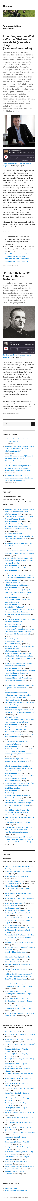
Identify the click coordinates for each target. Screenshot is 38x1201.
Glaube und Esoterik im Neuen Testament (19, 898)
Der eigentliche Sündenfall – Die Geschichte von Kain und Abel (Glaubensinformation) (16, 729)
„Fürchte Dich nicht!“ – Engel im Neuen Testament (17, 276)
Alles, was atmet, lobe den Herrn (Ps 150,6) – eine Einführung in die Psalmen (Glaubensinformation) (20, 673)
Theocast (8, 6)
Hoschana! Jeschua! (11, 1188)
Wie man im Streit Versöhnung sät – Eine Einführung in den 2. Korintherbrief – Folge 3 (19, 920)
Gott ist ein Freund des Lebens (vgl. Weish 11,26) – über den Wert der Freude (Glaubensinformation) (19, 448)
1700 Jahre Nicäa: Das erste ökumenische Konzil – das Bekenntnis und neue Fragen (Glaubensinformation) (19, 577)
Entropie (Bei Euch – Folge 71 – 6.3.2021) (19, 1117)
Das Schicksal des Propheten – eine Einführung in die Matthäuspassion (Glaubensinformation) (17, 812)
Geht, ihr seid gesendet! (13, 883)
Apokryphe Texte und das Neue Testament (20, 942)
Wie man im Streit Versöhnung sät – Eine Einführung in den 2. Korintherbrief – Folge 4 (19, 913)
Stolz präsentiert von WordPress (19, 1197)
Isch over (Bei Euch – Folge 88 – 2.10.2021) (20, 1034)
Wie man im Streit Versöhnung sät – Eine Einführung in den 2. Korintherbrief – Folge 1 (19, 937)
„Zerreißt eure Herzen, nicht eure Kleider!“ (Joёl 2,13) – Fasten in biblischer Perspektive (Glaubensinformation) (20, 829)
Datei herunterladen (10, 163)
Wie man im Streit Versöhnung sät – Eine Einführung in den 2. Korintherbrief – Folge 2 (19, 930)
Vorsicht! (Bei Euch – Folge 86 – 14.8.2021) (20, 1044)
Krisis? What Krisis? (12, 962)
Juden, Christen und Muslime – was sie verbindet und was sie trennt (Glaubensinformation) (18, 665)
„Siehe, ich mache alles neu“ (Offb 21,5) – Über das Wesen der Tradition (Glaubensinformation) (19, 458)
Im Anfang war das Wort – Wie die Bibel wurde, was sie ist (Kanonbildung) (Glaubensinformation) (18, 42)
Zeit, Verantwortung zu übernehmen (17, 888)
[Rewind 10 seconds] (10, 158)
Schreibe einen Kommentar (11, 265)
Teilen (32, 161)
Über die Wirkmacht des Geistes (16, 952)
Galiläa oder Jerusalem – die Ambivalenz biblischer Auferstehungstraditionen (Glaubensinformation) (19, 795)
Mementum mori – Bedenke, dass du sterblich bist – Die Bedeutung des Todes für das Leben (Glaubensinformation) (19, 656)
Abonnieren (24, 161)
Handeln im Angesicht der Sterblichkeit (18, 964)
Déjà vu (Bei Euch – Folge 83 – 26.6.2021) (19, 1059)
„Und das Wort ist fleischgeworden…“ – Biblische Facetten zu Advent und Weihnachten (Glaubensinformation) (19, 468)
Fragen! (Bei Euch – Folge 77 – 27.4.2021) (19, 1088)
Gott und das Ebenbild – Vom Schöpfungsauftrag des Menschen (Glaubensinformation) (17, 585)
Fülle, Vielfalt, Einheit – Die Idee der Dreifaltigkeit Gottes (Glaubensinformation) (17, 602)
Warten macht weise (12, 925)
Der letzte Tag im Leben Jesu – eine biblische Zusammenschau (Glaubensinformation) (17, 641)
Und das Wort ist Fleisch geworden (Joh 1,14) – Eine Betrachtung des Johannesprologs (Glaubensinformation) (19, 751)
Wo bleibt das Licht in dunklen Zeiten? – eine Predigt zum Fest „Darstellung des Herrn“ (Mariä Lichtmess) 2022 (19, 976)
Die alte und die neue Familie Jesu (16, 876)
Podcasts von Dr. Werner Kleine (16, 1190)
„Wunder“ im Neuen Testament (16, 969)
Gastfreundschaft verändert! (15, 903)
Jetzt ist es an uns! (11, 905)
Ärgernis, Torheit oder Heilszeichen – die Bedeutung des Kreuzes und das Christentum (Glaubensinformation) (19, 820)
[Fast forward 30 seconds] (17, 158)
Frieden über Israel (11, 886)
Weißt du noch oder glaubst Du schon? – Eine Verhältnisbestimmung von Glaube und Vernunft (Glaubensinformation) (19, 839)
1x (13, 157)
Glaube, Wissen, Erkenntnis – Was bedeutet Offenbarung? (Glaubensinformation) (17, 744)
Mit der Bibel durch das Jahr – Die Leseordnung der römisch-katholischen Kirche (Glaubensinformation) (19, 478)
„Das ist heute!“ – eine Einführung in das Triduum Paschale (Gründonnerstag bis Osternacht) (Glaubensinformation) (19, 631)
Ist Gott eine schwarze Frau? (15, 881)
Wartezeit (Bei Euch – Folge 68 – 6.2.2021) (20, 1132)
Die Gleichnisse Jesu (12, 908)
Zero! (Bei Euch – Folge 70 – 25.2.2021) (18, 1122)
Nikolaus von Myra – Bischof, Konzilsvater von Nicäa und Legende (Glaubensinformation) (20, 705)
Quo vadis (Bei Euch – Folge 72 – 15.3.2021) (20, 1112)
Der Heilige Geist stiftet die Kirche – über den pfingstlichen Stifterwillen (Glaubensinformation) (19, 778)
